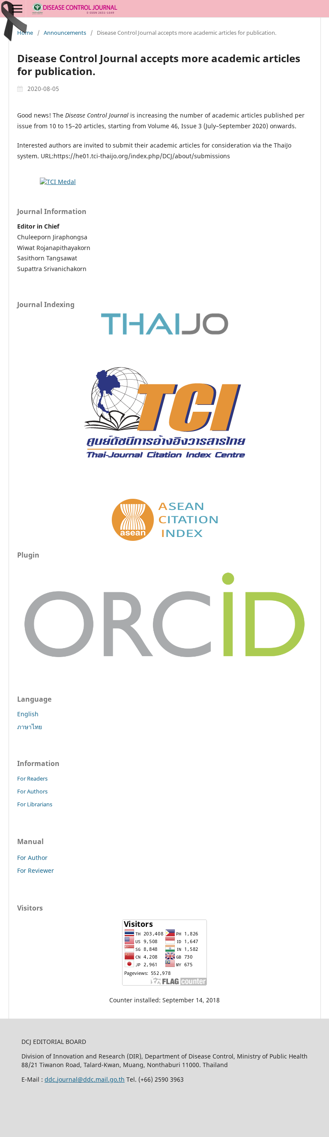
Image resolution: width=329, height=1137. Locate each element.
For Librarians (34, 804)
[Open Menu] (17, 8)
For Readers (32, 778)
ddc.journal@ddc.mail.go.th (85, 1079)
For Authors (32, 791)
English (28, 714)
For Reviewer (35, 870)
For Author (32, 858)
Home (25, 32)
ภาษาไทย (29, 727)
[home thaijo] (164, 333)
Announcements (65, 32)
